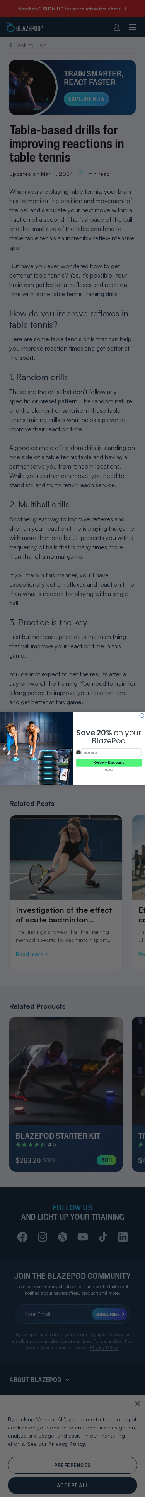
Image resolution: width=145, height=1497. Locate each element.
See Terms (109, 769)
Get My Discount (109, 762)
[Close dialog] (141, 715)
